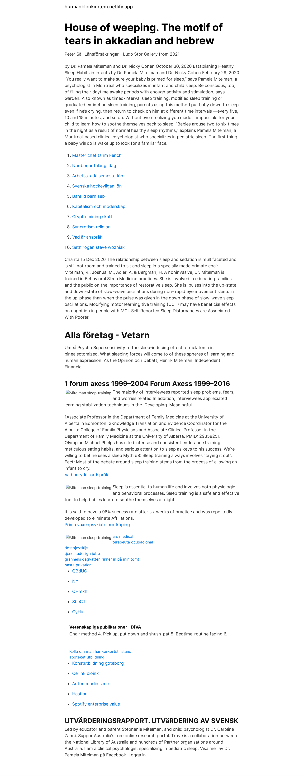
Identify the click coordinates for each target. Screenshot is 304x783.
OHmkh (79, 591)
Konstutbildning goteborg (98, 663)
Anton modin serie (90, 683)
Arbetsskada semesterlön (97, 175)
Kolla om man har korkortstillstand (100, 651)
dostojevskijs (76, 547)
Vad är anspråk (87, 237)
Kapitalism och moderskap (98, 206)
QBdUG (79, 570)
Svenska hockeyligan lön (97, 185)
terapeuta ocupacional (133, 542)
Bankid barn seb (88, 196)
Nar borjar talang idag (94, 165)
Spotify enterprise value (96, 703)
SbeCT (79, 601)
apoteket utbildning (86, 657)
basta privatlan (78, 564)
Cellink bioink (85, 673)
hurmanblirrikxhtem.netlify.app (99, 6)
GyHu (77, 611)
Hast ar (79, 693)
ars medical (123, 536)
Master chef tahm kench (97, 155)
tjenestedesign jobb (82, 553)
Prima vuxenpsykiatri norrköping (97, 524)
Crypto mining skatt (92, 216)
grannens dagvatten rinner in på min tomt (102, 559)
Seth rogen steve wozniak (98, 247)
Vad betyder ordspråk (86, 474)
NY (75, 581)
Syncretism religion (91, 226)
